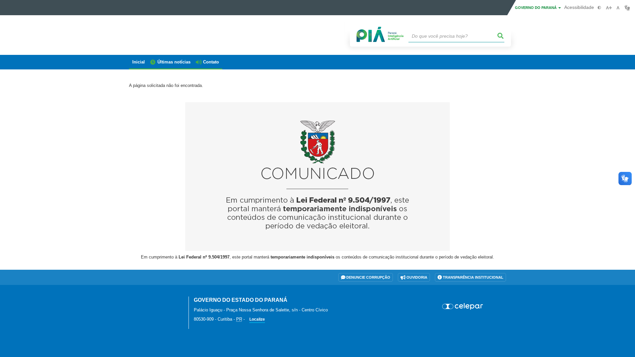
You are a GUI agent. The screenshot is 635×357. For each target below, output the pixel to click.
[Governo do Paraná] (154, 304)
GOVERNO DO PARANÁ (536, 8)
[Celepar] (462, 306)
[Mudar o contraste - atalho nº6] (599, 8)
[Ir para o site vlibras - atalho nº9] (627, 8)
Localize (257, 319)
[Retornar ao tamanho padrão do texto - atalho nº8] (618, 8)
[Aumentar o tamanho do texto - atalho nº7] (609, 8)
